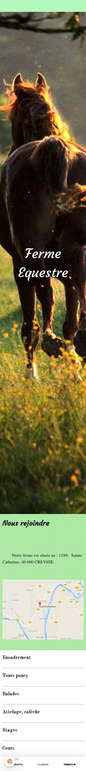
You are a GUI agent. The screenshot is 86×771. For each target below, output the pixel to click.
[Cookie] (9, 761)
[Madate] (43, 764)
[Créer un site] (16, 764)
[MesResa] (69, 764)
